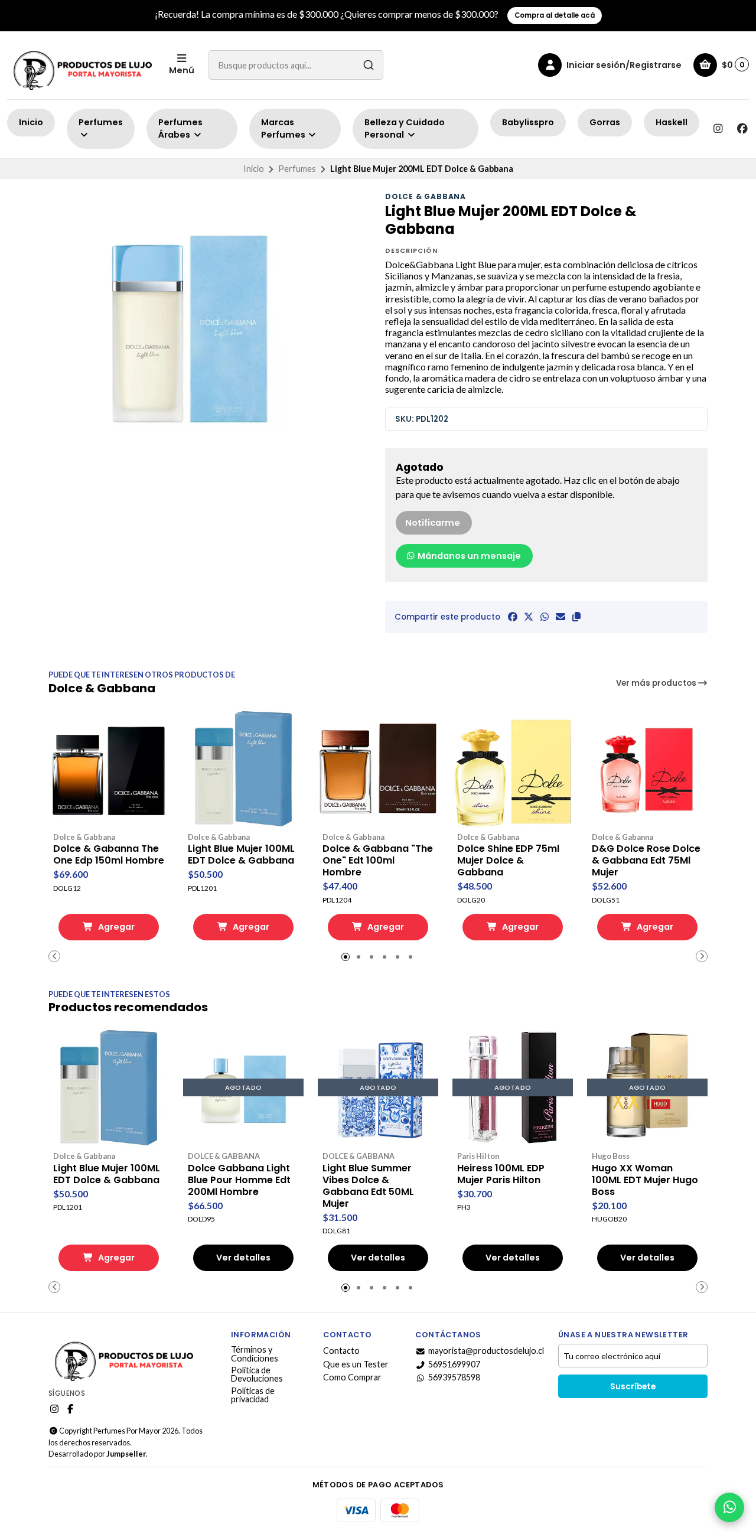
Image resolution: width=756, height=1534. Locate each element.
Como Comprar (352, 1377)
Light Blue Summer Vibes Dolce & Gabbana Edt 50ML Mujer (368, 1186)
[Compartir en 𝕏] (529, 616)
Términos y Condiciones (254, 1354)
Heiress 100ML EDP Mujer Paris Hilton (501, 1174)
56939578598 (454, 1377)
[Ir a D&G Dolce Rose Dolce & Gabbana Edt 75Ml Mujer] (647, 768)
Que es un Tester (356, 1364)
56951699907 (454, 1364)
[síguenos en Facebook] (742, 128)
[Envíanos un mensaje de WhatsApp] (729, 1507)
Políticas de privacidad (253, 1395)
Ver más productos (657, 683)
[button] (576, 616)
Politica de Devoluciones (257, 1374)
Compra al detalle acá (554, 15)
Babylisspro (528, 122)
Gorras (604, 122)
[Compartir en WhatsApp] (544, 616)
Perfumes (101, 122)
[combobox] (295, 65)
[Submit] (368, 65)
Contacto (341, 1351)
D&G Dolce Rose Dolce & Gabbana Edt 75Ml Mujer (646, 860)
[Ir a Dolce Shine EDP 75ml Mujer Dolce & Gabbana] (512, 768)
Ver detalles (243, 1257)
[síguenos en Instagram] (717, 128)
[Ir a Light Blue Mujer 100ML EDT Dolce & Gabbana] (243, 768)
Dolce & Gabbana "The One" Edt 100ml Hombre (377, 860)
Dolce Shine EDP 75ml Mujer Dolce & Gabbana (508, 860)
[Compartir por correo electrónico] (560, 616)
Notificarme (432, 523)
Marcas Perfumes (284, 128)
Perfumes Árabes (180, 128)
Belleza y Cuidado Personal (404, 128)
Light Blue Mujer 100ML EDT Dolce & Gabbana (241, 855)
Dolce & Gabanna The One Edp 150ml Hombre (108, 855)
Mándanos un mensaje (468, 556)
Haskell (671, 122)
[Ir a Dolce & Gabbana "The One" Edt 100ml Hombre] (378, 768)
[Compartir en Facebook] (513, 616)
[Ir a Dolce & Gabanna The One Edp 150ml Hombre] (108, 768)
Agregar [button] (115, 927)
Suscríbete (633, 1386)
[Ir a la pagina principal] (81, 65)
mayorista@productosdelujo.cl (486, 1351)
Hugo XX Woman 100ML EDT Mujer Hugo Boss (645, 1180)
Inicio (31, 122)
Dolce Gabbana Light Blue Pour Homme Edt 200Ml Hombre (239, 1180)
